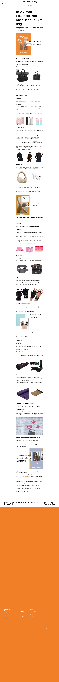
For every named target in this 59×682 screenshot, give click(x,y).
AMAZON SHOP (29, 5)
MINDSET (22, 616)
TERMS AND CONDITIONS (32, 615)
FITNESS (22, 611)
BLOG (34, 4)
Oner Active (35, 141)
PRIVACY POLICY (33, 611)
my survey (24, 476)
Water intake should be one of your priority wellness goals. (28, 101)
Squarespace (46, 628)
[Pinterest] (5, 3)
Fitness (17, 495)
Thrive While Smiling (29, 2)
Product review (23, 495)
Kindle (32, 403)
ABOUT (30, 4)
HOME (21, 4)
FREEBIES (37, 4)
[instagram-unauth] (3, 3)
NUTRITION (23, 614)
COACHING (25, 4)
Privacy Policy (51, 628)
